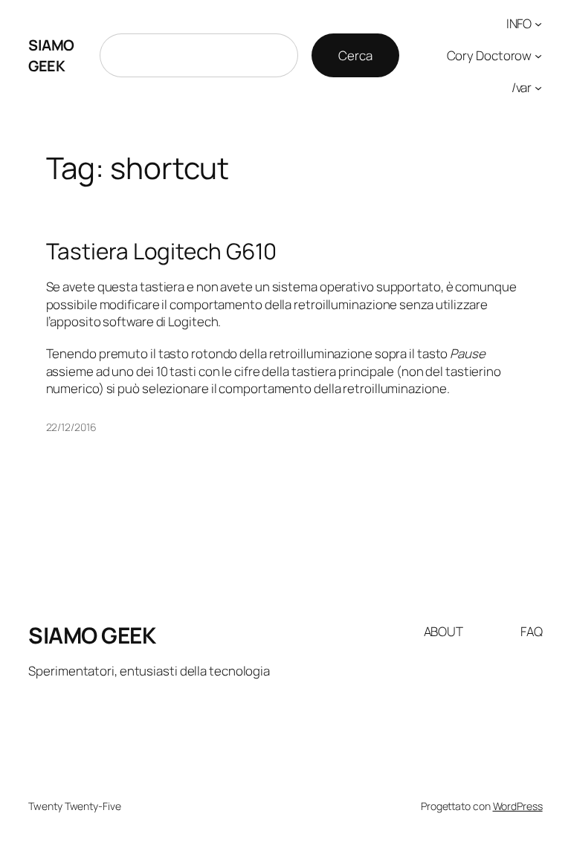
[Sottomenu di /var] (538, 87)
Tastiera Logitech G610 (161, 251)
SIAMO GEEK (51, 55)
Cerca (355, 55)
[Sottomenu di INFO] (538, 23)
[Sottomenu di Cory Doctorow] (538, 55)
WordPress (518, 806)
